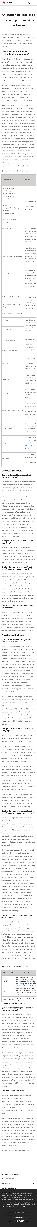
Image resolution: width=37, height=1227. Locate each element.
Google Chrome (20, 533)
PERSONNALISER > (18, 1221)
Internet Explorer (7, 533)
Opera (16, 536)
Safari (10, 536)
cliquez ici (4, 1143)
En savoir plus (24, 1206)
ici (13, 1107)
